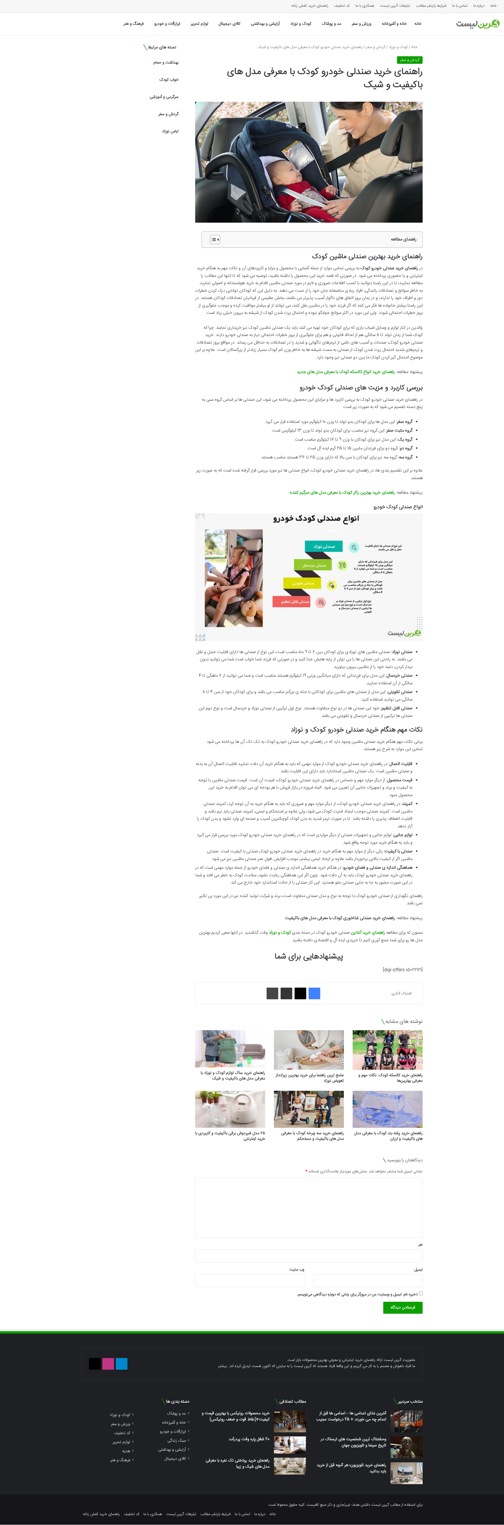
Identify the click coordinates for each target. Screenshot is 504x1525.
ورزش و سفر (361, 23)
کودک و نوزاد (300, 23)
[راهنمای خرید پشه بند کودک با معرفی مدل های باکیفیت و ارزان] (388, 1109)
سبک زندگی (176, 1441)
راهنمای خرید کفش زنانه (309, 6)
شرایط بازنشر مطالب (431, 6)
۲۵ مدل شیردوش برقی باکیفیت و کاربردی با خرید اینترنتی (230, 1136)
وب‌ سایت (296, 1270)
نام (421, 1245)
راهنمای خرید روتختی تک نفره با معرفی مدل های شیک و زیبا (238, 1463)
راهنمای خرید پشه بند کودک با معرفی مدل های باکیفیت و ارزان (388, 1136)
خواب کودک (168, 79)
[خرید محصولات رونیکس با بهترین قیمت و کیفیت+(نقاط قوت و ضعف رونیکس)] (290, 1421)
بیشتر (222, 1366)
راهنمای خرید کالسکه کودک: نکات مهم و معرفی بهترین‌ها (390, 1078)
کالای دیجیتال (229, 23)
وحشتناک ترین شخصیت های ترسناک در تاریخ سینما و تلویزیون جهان (353, 1442)
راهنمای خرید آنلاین (368, 932)
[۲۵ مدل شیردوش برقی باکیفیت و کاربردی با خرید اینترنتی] (230, 1109)
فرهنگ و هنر (133, 23)
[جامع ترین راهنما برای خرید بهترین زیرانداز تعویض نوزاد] (309, 1050)
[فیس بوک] (314, 993)
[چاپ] (272, 993)
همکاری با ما (365, 6)
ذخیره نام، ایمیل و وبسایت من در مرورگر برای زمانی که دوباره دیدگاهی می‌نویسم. (357, 1294)
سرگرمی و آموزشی (164, 97)
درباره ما (478, 6)
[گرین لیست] (478, 24)
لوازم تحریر (199, 23)
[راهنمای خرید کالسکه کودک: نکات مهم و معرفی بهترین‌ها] (388, 1050)
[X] (300, 993)
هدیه (126, 1451)
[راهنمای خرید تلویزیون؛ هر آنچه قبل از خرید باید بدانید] (407, 1473)
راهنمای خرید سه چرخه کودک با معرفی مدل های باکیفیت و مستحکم (312, 1136)
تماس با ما (460, 6)
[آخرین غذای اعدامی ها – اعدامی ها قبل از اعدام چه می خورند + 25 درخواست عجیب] (407, 1421)
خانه (493, 6)
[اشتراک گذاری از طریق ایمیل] (286, 993)
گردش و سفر (375, 47)
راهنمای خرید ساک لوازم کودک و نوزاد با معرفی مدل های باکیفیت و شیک (233, 1076)
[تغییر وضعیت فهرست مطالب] (212, 240)
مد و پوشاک (331, 23)
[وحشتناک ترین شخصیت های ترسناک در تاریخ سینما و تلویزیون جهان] (407, 1447)
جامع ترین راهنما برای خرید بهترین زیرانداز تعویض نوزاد (310, 1078)
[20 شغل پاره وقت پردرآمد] (290, 1444)
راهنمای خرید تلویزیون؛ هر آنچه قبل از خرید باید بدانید (351, 1468)
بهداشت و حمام (165, 62)
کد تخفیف (342, 6)
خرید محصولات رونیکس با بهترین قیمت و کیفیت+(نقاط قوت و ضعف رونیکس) (236, 1416)
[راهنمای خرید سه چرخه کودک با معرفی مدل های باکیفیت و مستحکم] (309, 1109)
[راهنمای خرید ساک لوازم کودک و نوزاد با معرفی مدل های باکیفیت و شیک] (230, 1048)
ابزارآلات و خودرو (167, 23)
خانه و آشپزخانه (394, 23)
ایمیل (418, 1270)
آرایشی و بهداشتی (265, 23)
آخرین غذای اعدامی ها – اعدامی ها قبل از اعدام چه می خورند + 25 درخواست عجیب (351, 1416)
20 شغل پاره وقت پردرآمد (249, 1439)
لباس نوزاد (170, 131)
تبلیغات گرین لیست (395, 6)
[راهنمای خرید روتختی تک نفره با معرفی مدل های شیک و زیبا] (290, 1466)
